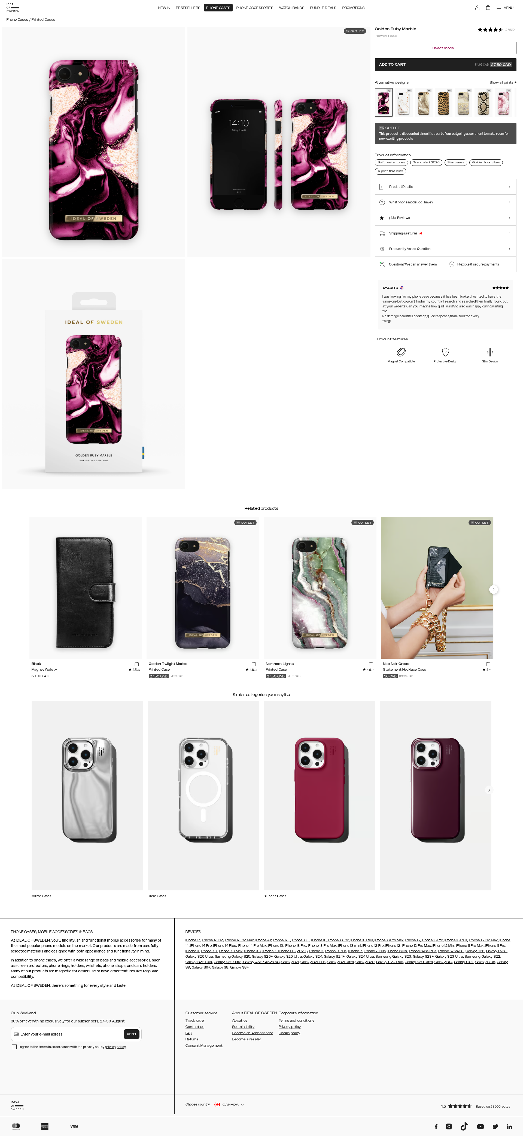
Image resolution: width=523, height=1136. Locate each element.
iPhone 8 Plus (336, 951)
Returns (192, 1039)
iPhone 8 (316, 951)
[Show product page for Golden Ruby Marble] (384, 102)
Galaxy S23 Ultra (449, 956)
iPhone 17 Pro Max (239, 940)
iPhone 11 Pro (495, 946)
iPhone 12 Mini (443, 946)
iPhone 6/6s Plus (422, 951)
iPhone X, (270, 951)
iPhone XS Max (231, 951)
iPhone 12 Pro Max (416, 946)
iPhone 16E (300, 940)
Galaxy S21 (290, 962)
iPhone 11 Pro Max (470, 946)
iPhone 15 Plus (456, 940)
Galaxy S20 (365, 962)
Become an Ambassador (252, 1033)
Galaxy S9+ (201, 967)
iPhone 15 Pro (432, 940)
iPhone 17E (281, 940)
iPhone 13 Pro (295, 946)
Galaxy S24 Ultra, (360, 956)
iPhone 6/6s (397, 951)
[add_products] (137, 664)
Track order (195, 1020)
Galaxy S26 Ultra (199, 956)
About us (239, 1020)
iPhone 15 (412, 940)
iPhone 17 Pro (212, 940)
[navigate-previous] (493, 589)
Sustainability (243, 1027)
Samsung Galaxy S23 (393, 956)
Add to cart (445, 65)
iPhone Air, (264, 940)
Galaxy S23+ (423, 956)
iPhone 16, (319, 940)
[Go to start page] (13, 7)
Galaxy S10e (485, 962)
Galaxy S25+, (262, 956)
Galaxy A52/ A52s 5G (261, 962)
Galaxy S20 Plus (389, 962)
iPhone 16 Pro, (338, 940)
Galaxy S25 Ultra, (288, 956)
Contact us (195, 1027)
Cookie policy (289, 1033)
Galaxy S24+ (334, 956)
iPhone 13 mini (349, 946)
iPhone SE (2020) (293, 951)
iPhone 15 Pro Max (483, 940)
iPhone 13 (275, 946)
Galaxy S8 (220, 967)
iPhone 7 (355, 951)
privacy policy (115, 1047)
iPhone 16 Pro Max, (389, 940)
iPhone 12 (392, 946)
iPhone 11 (192, 951)
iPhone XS (209, 951)
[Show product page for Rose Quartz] (503, 102)
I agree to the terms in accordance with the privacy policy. (72, 1047)
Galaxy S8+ (239, 967)
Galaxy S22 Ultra (228, 962)
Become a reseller (246, 1039)
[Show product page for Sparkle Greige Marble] (463, 102)
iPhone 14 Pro (201, 946)
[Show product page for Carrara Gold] (403, 102)
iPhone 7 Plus (375, 951)
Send (131, 1034)
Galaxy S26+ (496, 951)
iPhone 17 (193, 940)
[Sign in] (477, 7)
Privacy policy (290, 1027)
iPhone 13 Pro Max (322, 946)
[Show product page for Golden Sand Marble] (424, 102)
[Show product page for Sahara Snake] (483, 102)
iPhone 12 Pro (373, 946)
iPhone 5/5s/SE (451, 951)
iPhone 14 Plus (224, 946)
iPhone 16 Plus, (362, 940)
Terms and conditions (296, 1020)
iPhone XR (252, 951)
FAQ (189, 1033)
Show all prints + (503, 82)
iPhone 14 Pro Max (252, 946)
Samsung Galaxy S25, (233, 956)
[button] (477, 1106)
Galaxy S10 (443, 962)
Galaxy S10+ (464, 962)
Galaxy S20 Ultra (419, 962)
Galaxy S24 (312, 956)
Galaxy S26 (475, 951)
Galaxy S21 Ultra (340, 962)
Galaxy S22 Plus (199, 962)
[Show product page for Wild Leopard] (443, 102)
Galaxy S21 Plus (313, 962)
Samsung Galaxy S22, (483, 956)
